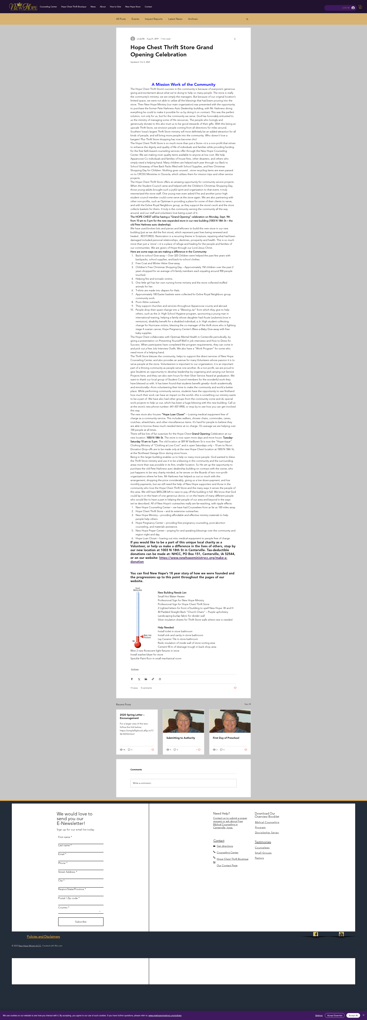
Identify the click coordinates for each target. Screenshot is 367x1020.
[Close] (363, 1015)
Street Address (66, 872)
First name (64, 837)
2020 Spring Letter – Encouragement (132, 716)
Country (62, 907)
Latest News (175, 19)
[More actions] (235, 38)
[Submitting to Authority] (183, 721)
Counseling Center (227, 852)
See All (248, 704)
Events (135, 19)
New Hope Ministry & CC (29, 945)
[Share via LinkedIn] (146, 679)
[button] (360, 7)
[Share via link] (153, 679)
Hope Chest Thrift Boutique (232, 859)
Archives (193, 19)
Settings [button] (319, 1015)
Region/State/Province (71, 889)
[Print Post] (160, 679)
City (60, 880)
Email (61, 854)
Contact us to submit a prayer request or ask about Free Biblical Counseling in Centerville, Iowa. (230, 823)
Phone (62, 863)
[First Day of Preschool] (230, 721)
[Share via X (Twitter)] (138, 679)
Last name (64, 845)
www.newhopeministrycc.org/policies (165, 1015)
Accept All (353, 1015)
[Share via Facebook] (131, 679)
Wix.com (58, 945)
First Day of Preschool (226, 737)
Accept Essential (334, 1015)
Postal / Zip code (68, 898)
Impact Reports (154, 19)
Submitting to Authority (180, 737)
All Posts (121, 19)
